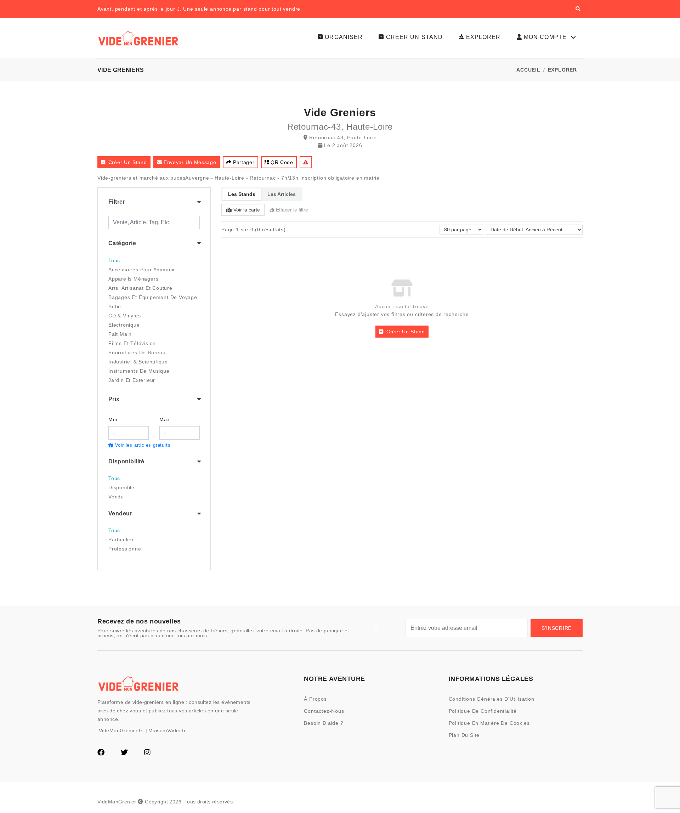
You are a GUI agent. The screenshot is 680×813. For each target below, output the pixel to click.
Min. (113, 419)
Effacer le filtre (292, 210)
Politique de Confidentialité (483, 711)
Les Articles (281, 194)
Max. (165, 419)
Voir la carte (246, 210)
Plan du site (464, 735)
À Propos (315, 699)
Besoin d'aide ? (323, 723)
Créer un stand (127, 162)
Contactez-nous (324, 711)
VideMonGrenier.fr (120, 730)
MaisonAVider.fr (167, 730)
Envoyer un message (190, 162)
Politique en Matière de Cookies (489, 723)
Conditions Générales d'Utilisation (491, 699)
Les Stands (241, 194)
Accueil (528, 70)
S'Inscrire (557, 628)
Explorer (562, 70)
